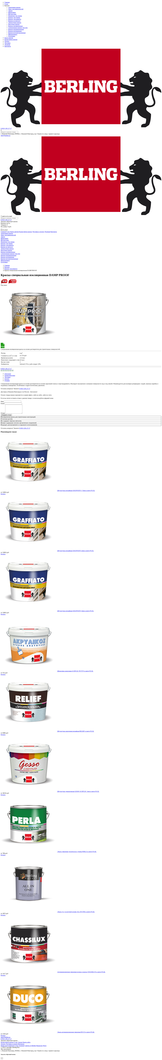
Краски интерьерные (15, 31)
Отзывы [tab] (7, 380)
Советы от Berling (30, 1045)
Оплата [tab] (6, 379)
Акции (20, 1042)
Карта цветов (8, 38)
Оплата (6, 41)
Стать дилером (19, 1045)
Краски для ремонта (14, 19)
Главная (7, 2)
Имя (2, 401)
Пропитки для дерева (15, 16)
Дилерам (7, 44)
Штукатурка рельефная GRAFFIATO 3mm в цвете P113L (75, 611)
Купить (3, 494)
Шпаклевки (12, 12)
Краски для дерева (14, 17)
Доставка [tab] (7, 377)
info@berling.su (5, 135)
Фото (44, 1045)
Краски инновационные (16, 29)
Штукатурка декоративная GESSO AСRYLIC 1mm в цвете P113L (78, 791)
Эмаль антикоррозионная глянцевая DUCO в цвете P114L (75, 1032)
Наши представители (7, 1045)
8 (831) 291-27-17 (6, 128)
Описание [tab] (7, 374)
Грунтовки (11, 36)
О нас (6, 4)
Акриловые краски (14, 7)
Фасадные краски (14, 24)
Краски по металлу (14, 21)
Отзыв (3, 413)
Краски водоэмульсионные (17, 33)
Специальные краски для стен (18, 27)
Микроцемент (12, 34)
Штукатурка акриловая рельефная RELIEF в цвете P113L (75, 731)
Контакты (7, 46)
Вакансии (39, 1045)
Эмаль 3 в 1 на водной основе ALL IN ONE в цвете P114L (76, 912)
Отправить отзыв (6, 415)
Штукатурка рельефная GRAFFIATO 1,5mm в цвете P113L (76, 490)
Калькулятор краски (10, 39)
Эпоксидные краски (14, 22)
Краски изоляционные (15, 26)
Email (2, 403)
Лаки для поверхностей (15, 9)
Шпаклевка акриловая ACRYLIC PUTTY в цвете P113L (75, 671)
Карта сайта (26, 1042)
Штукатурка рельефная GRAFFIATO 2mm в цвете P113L (75, 551)
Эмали (10, 11)
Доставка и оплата (38, 232)
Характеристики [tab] (9, 375)
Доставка (7, 43)
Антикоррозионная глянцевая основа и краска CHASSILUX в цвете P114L (81, 972)
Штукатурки (12, 14)
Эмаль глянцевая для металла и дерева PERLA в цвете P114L (76, 851)
